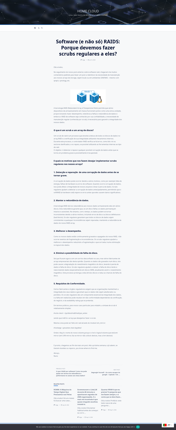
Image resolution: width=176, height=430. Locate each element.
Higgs (83, 60)
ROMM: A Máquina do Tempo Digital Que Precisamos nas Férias (63, 392)
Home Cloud (88, 11)
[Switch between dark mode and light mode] (39, 28)
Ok (138, 427)
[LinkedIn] (35, 28)
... (70, 401)
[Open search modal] (42, 28)
